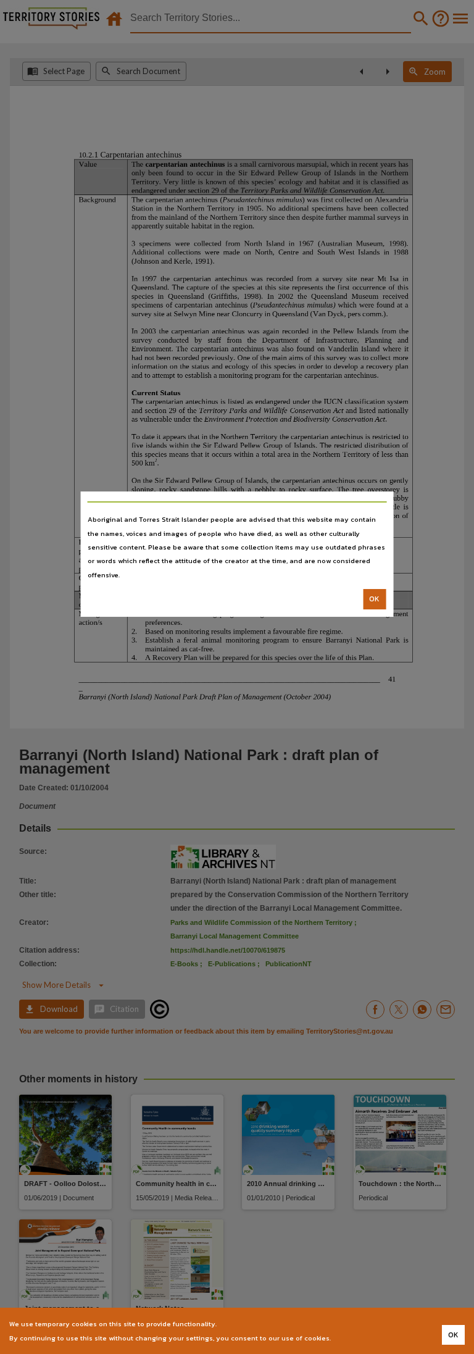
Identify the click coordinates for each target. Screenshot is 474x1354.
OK (374, 598)
